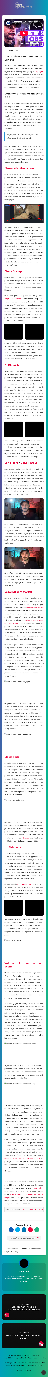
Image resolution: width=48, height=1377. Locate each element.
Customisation (12, 1249)
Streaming (14, 1252)
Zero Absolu (27, 1370)
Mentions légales (15, 1356)
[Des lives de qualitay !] (24, 1286)
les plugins (39, 71)
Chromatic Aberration (19, 168)
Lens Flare (11, 462)
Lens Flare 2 (29, 462)
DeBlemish (11, 365)
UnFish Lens (12, 847)
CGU (24, 1356)
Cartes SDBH (6, 1358)
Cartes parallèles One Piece (22, 1358)
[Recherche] (45, 6)
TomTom (24, 1271)
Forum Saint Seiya (39, 1358)
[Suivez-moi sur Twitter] (19, 1286)
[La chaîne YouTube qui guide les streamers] (29, 1286)
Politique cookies (33, 1356)
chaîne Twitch (37, 1188)
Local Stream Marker (18, 591)
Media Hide (11, 756)
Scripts (7, 1252)
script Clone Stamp (12, 299)
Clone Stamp (13, 271)
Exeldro (26, 838)
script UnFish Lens (24, 884)
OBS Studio (23, 1249)
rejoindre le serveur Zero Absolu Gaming (22, 1158)
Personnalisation (34, 1249)
